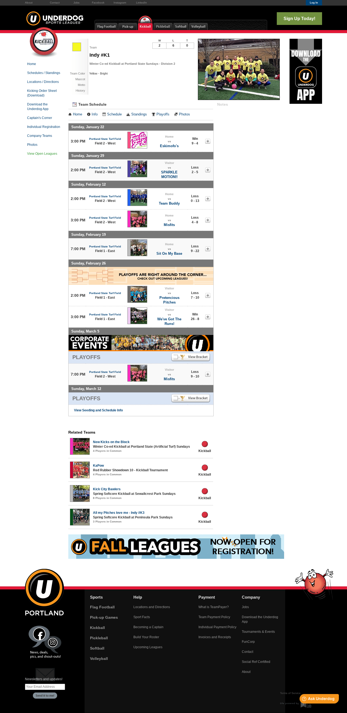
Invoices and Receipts (214, 637)
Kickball (97, 627)
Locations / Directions (43, 82)
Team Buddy (169, 203)
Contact (55, 2)
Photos (32, 145)
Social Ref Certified (256, 662)
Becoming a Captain (148, 627)
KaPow (98, 465)
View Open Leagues (42, 154)
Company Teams (39, 136)
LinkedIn (141, 2)
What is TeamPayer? (213, 607)
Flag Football (102, 607)
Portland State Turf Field (105, 138)
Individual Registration (43, 127)
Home (31, 64)
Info (95, 114)
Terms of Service (290, 693)
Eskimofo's (169, 146)
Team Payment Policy (214, 617)
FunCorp (248, 642)
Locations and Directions (151, 607)
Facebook (98, 2)
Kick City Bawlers (107, 489)
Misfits (169, 225)
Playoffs (162, 114)
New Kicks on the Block (111, 442)
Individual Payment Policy (217, 627)
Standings (139, 114)
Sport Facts (141, 617)
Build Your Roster (146, 637)
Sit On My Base (169, 253)
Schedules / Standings (43, 73)
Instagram (120, 2)
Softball (97, 648)
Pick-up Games (104, 617)
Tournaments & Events (258, 632)
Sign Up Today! (299, 18)
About (29, 2)
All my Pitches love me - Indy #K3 (118, 513)
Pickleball (99, 638)
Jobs (76, 2)
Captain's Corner (39, 118)
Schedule (114, 114)
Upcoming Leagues (147, 647)
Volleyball (99, 658)
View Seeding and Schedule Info (98, 410)
